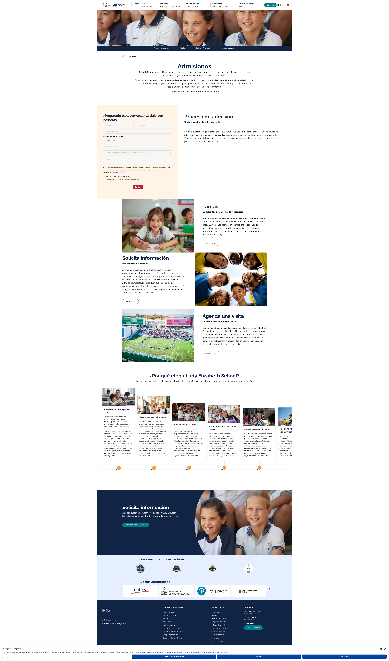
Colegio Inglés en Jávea (171, 635)
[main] (194, 335)
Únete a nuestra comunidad (136, 525)
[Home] (112, 5)
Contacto (270, 5)
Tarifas (183, 48)
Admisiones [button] (164, 4)
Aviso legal (215, 638)
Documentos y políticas (220, 628)
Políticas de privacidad (219, 625)
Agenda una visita (228, 48)
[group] (140, 591)
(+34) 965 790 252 (250, 617)
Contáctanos (249, 623)
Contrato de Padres (218, 631)
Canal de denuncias (218, 635)
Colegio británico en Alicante (173, 631)
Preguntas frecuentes (219, 622)
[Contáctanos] (278, 5)
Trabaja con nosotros (219, 618)
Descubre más (210, 243)
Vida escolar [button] (217, 4)
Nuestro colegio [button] (192, 4)
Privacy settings (217, 641)
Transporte (215, 615)
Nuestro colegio (168, 612)
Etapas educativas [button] (141, 4)
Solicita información (203, 48)
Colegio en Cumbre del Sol (172, 638)
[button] (283, 5)
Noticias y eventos (169, 625)
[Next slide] (267, 589)
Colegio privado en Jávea (171, 628)
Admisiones (167, 622)
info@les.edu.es (249, 619)
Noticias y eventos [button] (246, 4)
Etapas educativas (169, 615)
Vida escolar (167, 618)
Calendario (215, 612)
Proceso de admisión (162, 48)
